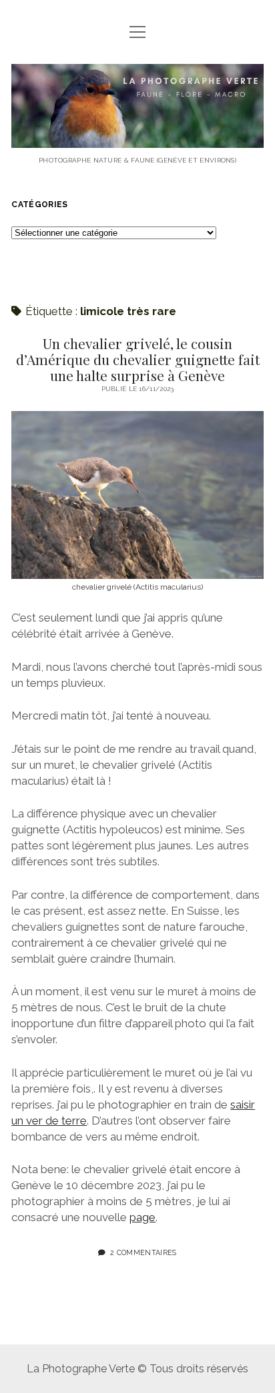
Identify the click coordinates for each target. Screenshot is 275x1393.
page (142, 1217)
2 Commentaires (143, 1252)
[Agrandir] (246, 428)
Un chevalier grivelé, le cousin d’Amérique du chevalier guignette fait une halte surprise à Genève (138, 359)
